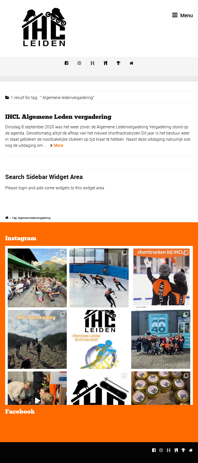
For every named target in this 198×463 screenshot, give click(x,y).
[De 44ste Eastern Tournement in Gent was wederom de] (160, 339)
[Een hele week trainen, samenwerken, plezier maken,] (37, 277)
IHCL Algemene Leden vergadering (58, 116)
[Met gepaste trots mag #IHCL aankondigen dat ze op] (98, 339)
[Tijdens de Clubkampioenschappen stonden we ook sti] (160, 400)
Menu (186, 15)
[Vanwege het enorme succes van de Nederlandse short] (98, 400)
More (58, 145)
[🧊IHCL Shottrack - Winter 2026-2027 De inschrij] (160, 277)
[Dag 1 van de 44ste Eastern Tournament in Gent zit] (37, 400)
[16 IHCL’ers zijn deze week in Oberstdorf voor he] (98, 277)
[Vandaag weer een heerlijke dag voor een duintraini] (37, 339)
